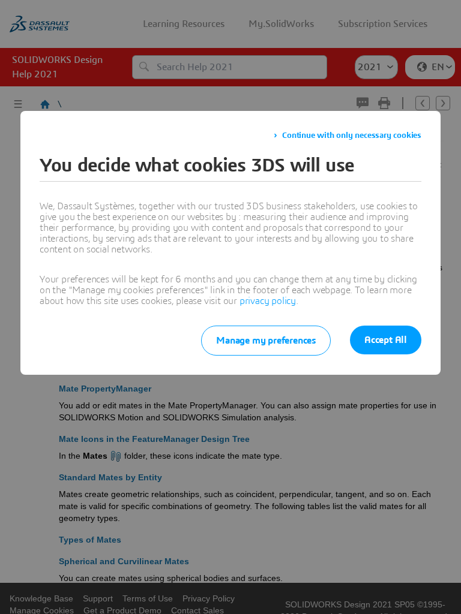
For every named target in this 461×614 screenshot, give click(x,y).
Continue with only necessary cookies (351, 135)
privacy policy (268, 301)
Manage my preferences (266, 340)
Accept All (385, 340)
